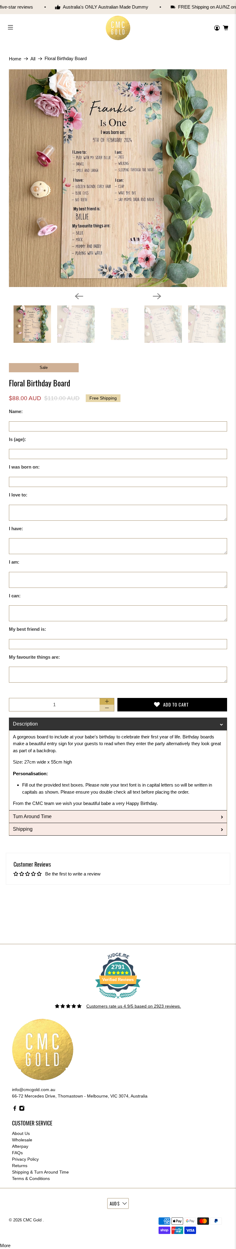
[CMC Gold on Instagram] (22, 1109)
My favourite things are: (34, 657)
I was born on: (24, 466)
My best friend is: (27, 629)
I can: (15, 595)
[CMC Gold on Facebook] (15, 1109)
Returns (19, 1165)
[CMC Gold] (118, 28)
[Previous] (79, 296)
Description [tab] (25, 723)
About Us (21, 1133)
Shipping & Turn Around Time (40, 1172)
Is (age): (17, 439)
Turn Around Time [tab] (32, 816)
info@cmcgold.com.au (33, 1089)
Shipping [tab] (23, 829)
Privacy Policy (25, 1159)
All (32, 58)
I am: (14, 562)
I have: (16, 528)
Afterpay (20, 1146)
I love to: (18, 494)
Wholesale (22, 1139)
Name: (16, 411)
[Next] (157, 296)
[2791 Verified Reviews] (118, 999)
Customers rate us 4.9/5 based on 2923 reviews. (133, 1006)
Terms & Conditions (31, 1178)
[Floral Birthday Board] (118, 178)
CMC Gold (33, 1220)
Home (15, 58)
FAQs (17, 1152)
